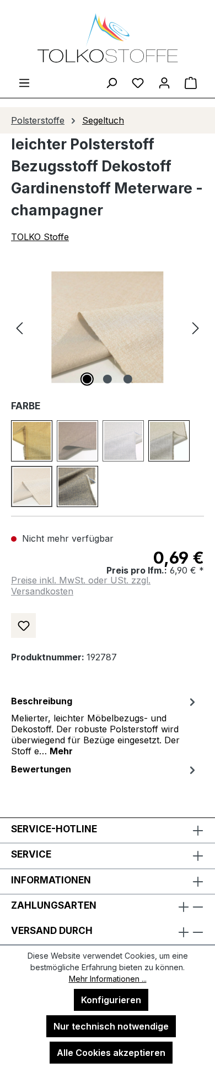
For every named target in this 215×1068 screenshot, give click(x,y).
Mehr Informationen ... (108, 978)
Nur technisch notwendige (111, 1026)
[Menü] (24, 82)
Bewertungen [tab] (41, 769)
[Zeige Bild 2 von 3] (107, 379)
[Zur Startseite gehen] (107, 38)
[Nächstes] (195, 327)
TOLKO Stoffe (40, 236)
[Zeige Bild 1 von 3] (87, 379)
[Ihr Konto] (164, 82)
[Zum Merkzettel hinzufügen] (23, 625)
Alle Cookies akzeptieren (111, 1052)
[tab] (104, 725)
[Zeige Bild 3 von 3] (127, 379)
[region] (107, 327)
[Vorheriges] (19, 327)
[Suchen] (111, 82)
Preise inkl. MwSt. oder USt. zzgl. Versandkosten (80, 586)
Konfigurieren (111, 999)
